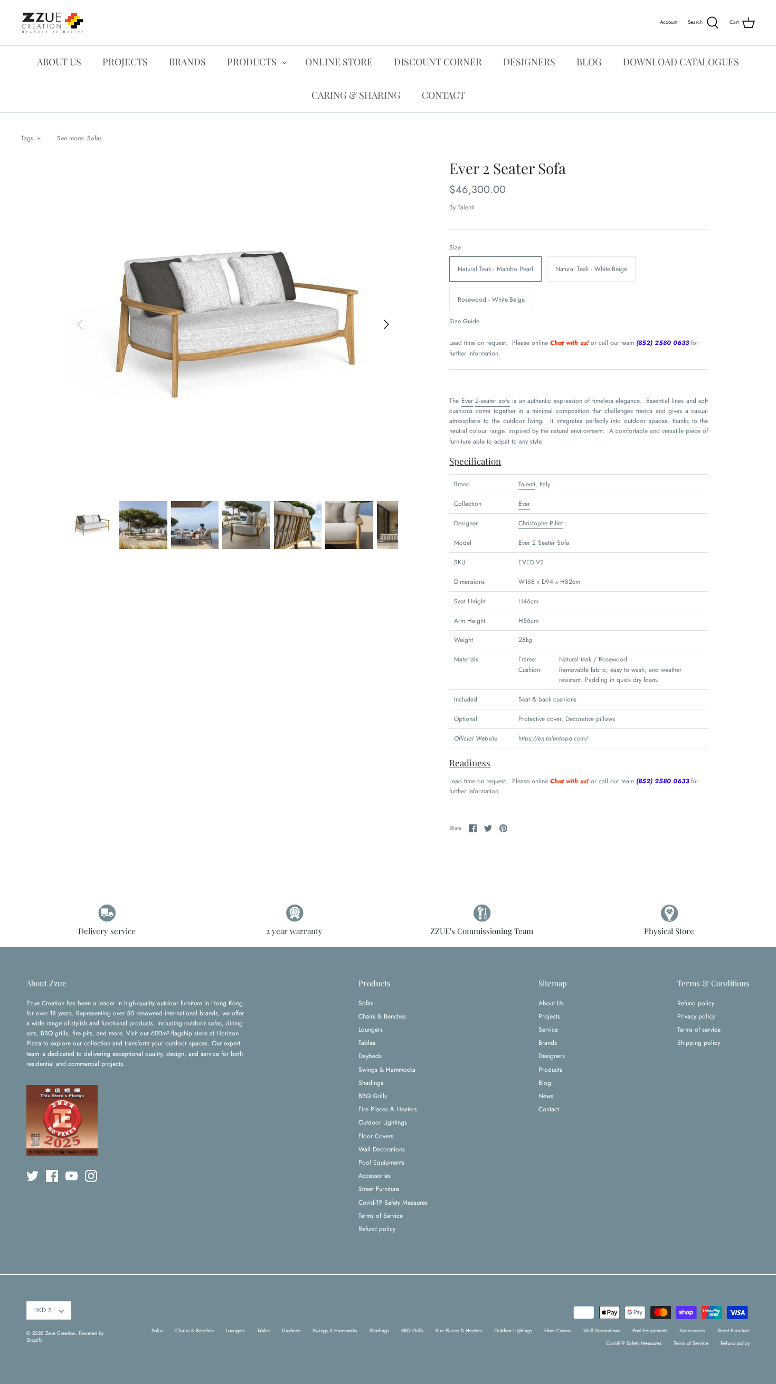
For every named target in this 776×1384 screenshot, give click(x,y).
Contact (548, 1109)
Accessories (374, 1175)
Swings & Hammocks (386, 1069)
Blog (544, 1083)
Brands (547, 1042)
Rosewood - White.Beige (491, 299)
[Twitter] (32, 1176)
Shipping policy (698, 1042)
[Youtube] (71, 1176)
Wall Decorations (381, 1149)
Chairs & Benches (382, 1016)
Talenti (466, 207)
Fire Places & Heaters (387, 1109)
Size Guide (464, 321)
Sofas (94, 138)
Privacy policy (696, 1016)
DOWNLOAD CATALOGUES (681, 61)
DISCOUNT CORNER (438, 61)
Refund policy (376, 1229)
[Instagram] (91, 1176)
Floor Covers (375, 1136)
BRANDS (187, 61)
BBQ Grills (372, 1096)
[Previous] (79, 324)
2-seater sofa (492, 401)
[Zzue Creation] (52, 22)
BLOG (589, 61)
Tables (366, 1042)
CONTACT (443, 95)
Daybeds (370, 1056)
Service (548, 1029)
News (545, 1096)
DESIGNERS (529, 61)
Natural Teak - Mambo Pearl (495, 269)
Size (455, 247)
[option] (233, 324)
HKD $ (42, 1310)
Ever (467, 401)
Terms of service (699, 1029)
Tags (31, 138)
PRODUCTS (252, 61)
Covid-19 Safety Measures (393, 1202)
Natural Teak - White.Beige (591, 269)
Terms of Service (380, 1215)
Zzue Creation (60, 1333)
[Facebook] (52, 1176)
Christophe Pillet (540, 523)
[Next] (386, 324)
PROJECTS (125, 61)
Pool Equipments (381, 1162)
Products (550, 1069)
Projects (549, 1016)
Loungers (370, 1029)
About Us (551, 1003)
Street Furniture (378, 1189)
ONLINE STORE (339, 61)
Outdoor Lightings (382, 1122)
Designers (551, 1056)
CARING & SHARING (356, 95)
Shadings (370, 1083)
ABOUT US (59, 61)
